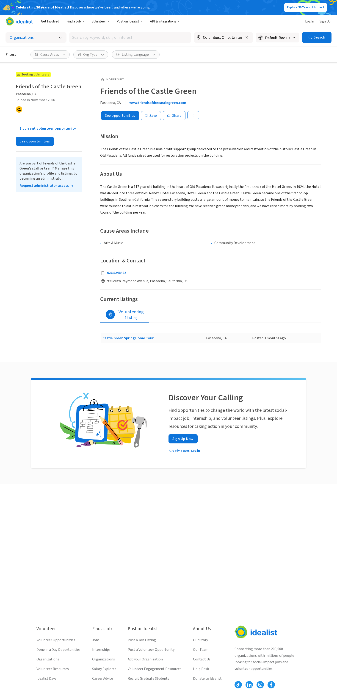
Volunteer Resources (52, 668)
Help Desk (201, 668)
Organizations (47, 659)
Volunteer (99, 21)
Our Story (200, 640)
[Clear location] (246, 37)
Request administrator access (44, 185)
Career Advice (102, 678)
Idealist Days (46, 678)
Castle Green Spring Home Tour (128, 338)
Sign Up (325, 21)
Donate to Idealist (207, 678)
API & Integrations (163, 21)
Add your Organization (145, 659)
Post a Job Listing (142, 640)
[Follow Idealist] (238, 684)
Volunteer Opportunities (55, 640)
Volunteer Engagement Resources (154, 668)
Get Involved (50, 21)
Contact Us (201, 659)
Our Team (200, 649)
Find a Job (73, 21)
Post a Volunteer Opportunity (151, 649)
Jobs (95, 640)
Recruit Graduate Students (148, 678)
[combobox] (130, 37)
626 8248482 (116, 272)
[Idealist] (19, 21)
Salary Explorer (104, 668)
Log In (309, 21)
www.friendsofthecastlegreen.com (157, 103)
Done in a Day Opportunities (58, 649)
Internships (101, 649)
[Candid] (19, 109)
